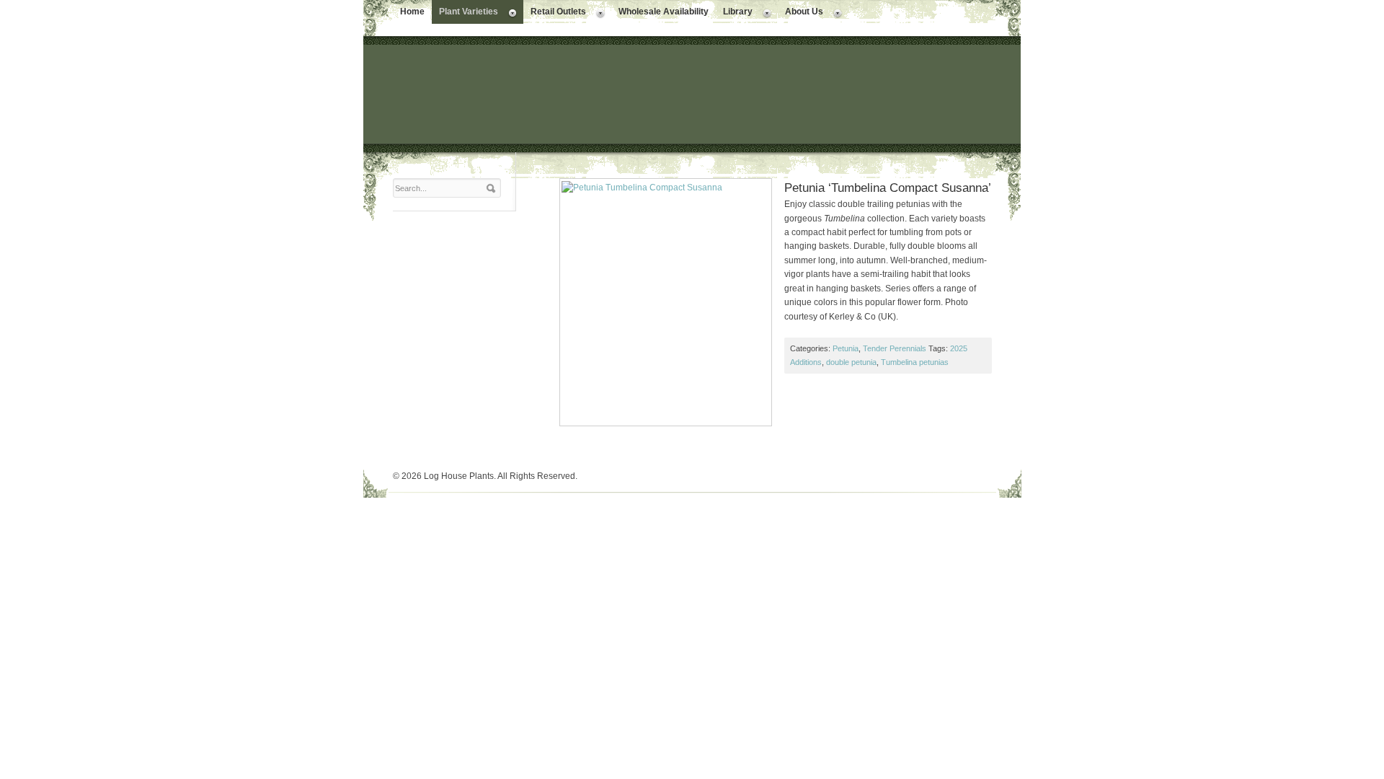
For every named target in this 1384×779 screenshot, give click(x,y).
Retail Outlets (554, 12)
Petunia (846, 348)
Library (734, 12)
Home (412, 11)
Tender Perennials (894, 348)
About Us (800, 12)
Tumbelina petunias (915, 362)
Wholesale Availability (663, 11)
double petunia (851, 362)
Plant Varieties (465, 12)
